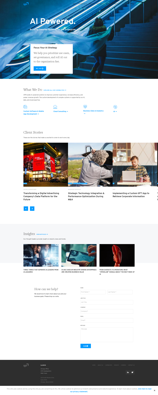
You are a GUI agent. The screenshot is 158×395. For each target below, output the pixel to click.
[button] (133, 4)
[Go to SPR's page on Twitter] (132, 372)
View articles (41, 234)
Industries (117, 4)
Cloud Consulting (59, 111)
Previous (26, 208)
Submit (85, 346)
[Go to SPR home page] (26, 365)
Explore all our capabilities (54, 90)
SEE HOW (39, 68)
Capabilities (81, 4)
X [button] (154, 390)
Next (32, 208)
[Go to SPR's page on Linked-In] (128, 372)
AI (114, 112)
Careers (123, 365)
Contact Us (125, 4)
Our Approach (100, 4)
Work (74, 4)
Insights (109, 4)
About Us (91, 4)
